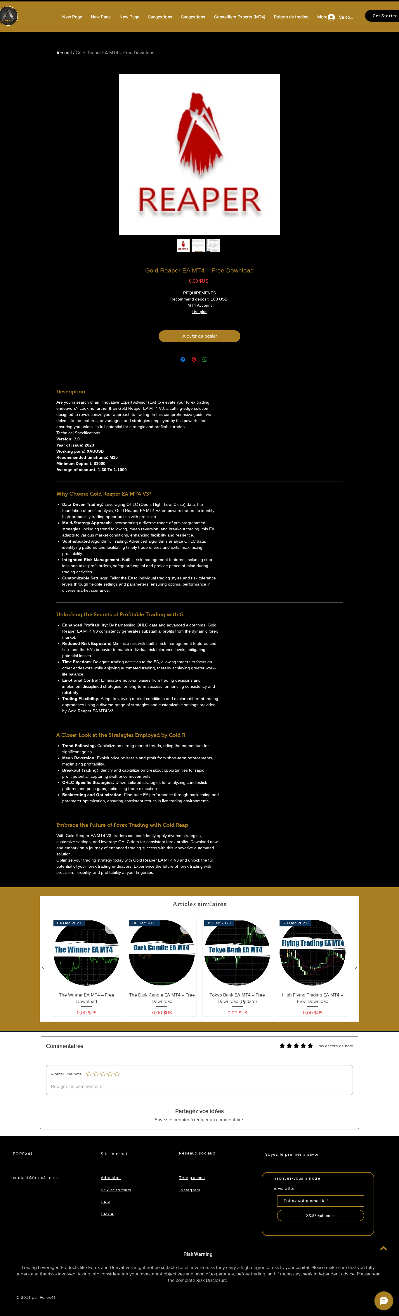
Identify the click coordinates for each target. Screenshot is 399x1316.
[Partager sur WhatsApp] (205, 359)
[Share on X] (216, 359)
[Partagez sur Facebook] (182, 359)
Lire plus (199, 311)
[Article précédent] (43, 967)
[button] (291, 17)
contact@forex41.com (35, 1177)
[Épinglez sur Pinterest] (193, 359)
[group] (199, 967)
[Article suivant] (355, 967)
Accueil (64, 52)
